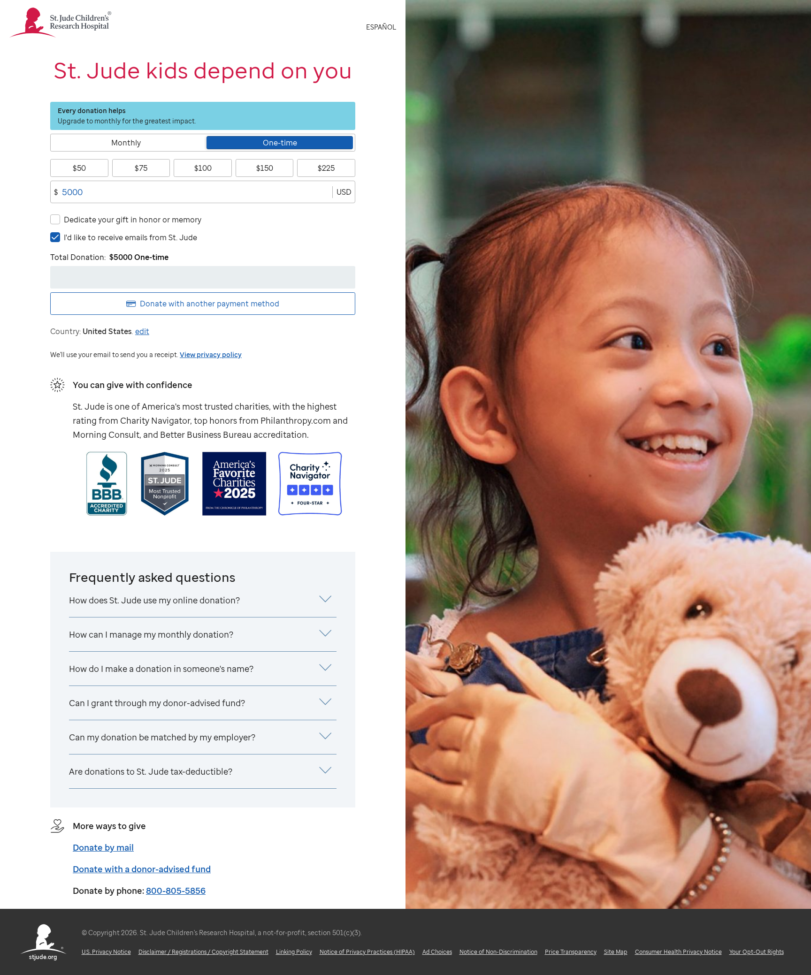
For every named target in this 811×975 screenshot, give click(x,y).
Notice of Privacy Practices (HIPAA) (367, 952)
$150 (264, 168)
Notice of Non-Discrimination (498, 952)
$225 (326, 168)
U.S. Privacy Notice (106, 952)
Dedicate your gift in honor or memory (132, 219)
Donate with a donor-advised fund (142, 869)
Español (381, 27)
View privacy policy (211, 354)
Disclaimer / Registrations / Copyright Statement (203, 952)
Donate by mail (103, 847)
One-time (280, 142)
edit (142, 331)
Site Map (615, 952)
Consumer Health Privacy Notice (678, 952)
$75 (141, 168)
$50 (79, 168)
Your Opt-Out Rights (756, 952)
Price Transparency (571, 952)
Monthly (126, 142)
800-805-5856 (176, 890)
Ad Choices (437, 952)
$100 (203, 168)
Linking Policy (294, 952)
